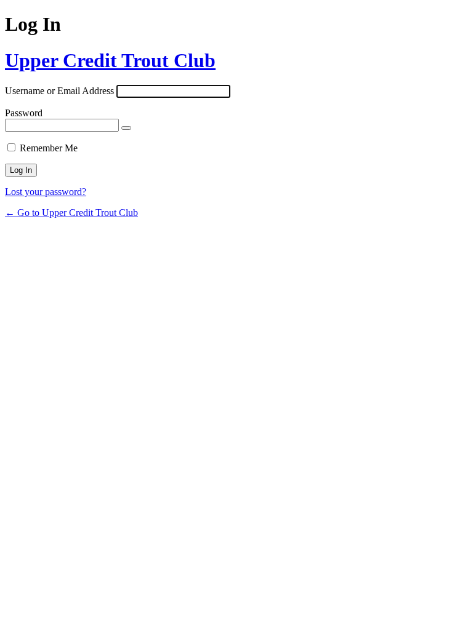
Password (23, 113)
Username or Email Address (59, 91)
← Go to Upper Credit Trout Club (71, 212)
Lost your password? (45, 191)
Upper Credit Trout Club (110, 60)
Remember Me (49, 148)
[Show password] (126, 128)
